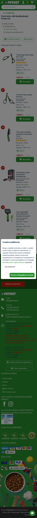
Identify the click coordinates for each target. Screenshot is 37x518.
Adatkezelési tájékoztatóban (14, 262)
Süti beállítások (10, 267)
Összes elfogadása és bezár (22, 275)
